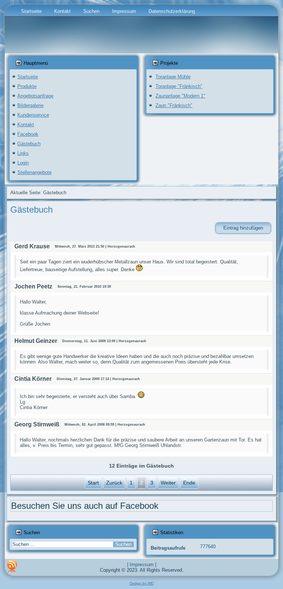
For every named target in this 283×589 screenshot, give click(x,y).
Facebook (27, 134)
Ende (189, 483)
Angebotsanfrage (35, 96)
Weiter (168, 483)
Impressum (124, 11)
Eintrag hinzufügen (243, 228)
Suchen (91, 11)
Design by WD (142, 583)
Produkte (26, 86)
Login (23, 163)
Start (93, 483)
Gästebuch (29, 143)
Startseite (31, 11)
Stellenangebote (34, 172)
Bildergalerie (30, 105)
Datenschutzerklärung (172, 11)
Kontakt (62, 11)
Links (23, 153)
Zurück (114, 483)
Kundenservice (33, 115)
